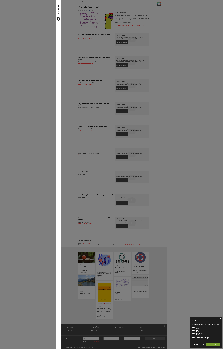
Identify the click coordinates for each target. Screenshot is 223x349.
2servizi (197, 328)
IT (58, 25)
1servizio (198, 331)
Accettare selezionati (199, 344)
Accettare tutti (213, 344)
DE (58, 23)
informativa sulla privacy (214, 324)
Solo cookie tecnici (196, 340)
